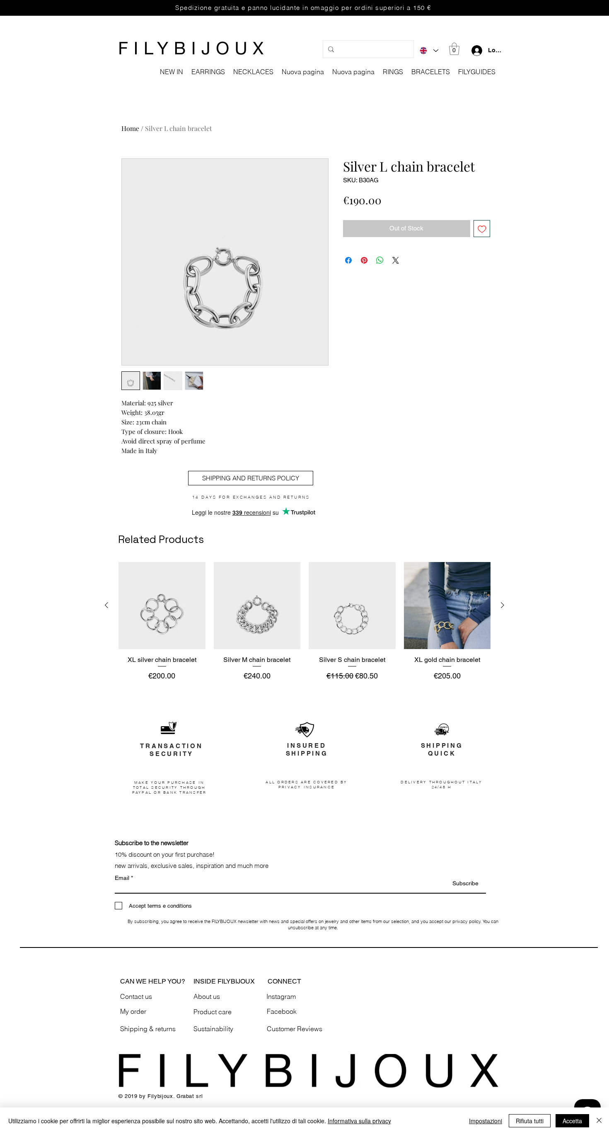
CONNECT (284, 981)
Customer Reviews (294, 1029)
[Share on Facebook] (348, 260)
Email (122, 878)
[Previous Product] (106, 605)
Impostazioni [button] (485, 1121)
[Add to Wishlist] (482, 228)
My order (133, 1011)
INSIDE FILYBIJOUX (224, 981)
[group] (305, 622)
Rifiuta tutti (530, 1121)
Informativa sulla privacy (359, 1121)
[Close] (599, 1120)
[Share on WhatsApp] (380, 260)
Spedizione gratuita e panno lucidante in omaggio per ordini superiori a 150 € (303, 8)
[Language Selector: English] (429, 50)
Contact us (136, 996)
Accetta (572, 1121)
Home (130, 128)
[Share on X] (396, 260)
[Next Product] (503, 605)
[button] (454, 49)
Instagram (281, 996)
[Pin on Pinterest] (364, 260)
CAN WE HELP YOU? (152, 981)
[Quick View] (161, 605)
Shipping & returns (148, 1029)
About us (206, 996)
